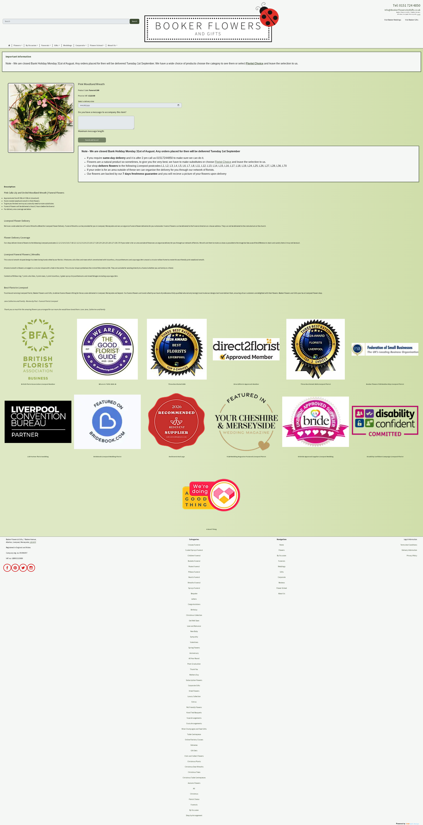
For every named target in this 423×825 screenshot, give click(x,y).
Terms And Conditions (409, 545)
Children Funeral (194, 555)
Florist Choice (254, 63)
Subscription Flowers (194, 680)
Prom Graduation (194, 664)
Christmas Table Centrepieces (194, 777)
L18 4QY (418, 14)
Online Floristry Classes (194, 739)
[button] (18, 45)
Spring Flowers (194, 648)
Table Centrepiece (194, 734)
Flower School (281, 588)
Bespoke (194, 593)
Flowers (282, 550)
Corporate (282, 577)
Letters (194, 599)
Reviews (282, 582)
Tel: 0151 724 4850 (406, 5)
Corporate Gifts (194, 685)
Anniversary (194, 653)
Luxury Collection (194, 696)
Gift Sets (194, 750)
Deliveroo (194, 745)
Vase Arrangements (194, 718)
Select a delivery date (86, 101)
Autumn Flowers (194, 783)
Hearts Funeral (194, 577)
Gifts (282, 572)
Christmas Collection (194, 615)
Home (281, 545)
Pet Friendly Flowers (194, 707)
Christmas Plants (194, 761)
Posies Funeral (194, 566)
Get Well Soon (194, 620)
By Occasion (194, 810)
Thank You (194, 669)
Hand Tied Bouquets (194, 712)
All (194, 788)
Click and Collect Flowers (194, 756)
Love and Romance (194, 626)
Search (134, 21)
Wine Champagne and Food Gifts (194, 729)
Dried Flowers (194, 691)
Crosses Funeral (194, 545)
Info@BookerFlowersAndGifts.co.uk (402, 9)
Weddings (281, 566)
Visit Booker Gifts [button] (411, 20)
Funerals (194, 805)
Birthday (194, 610)
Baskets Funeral (194, 561)
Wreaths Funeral (194, 582)
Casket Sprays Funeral (194, 550)
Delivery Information (409, 550)
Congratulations (194, 604)
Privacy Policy (412, 555)
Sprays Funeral (194, 588)
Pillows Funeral (194, 572)
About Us (281, 593)
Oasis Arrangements (194, 723)
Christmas (194, 794)
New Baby (194, 631)
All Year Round (194, 658)
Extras (194, 702)
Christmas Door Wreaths (194, 767)
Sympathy (194, 637)
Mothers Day (194, 675)
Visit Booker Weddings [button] (392, 20)
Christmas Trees (194, 772)
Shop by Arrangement (194, 815)
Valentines (194, 642)
